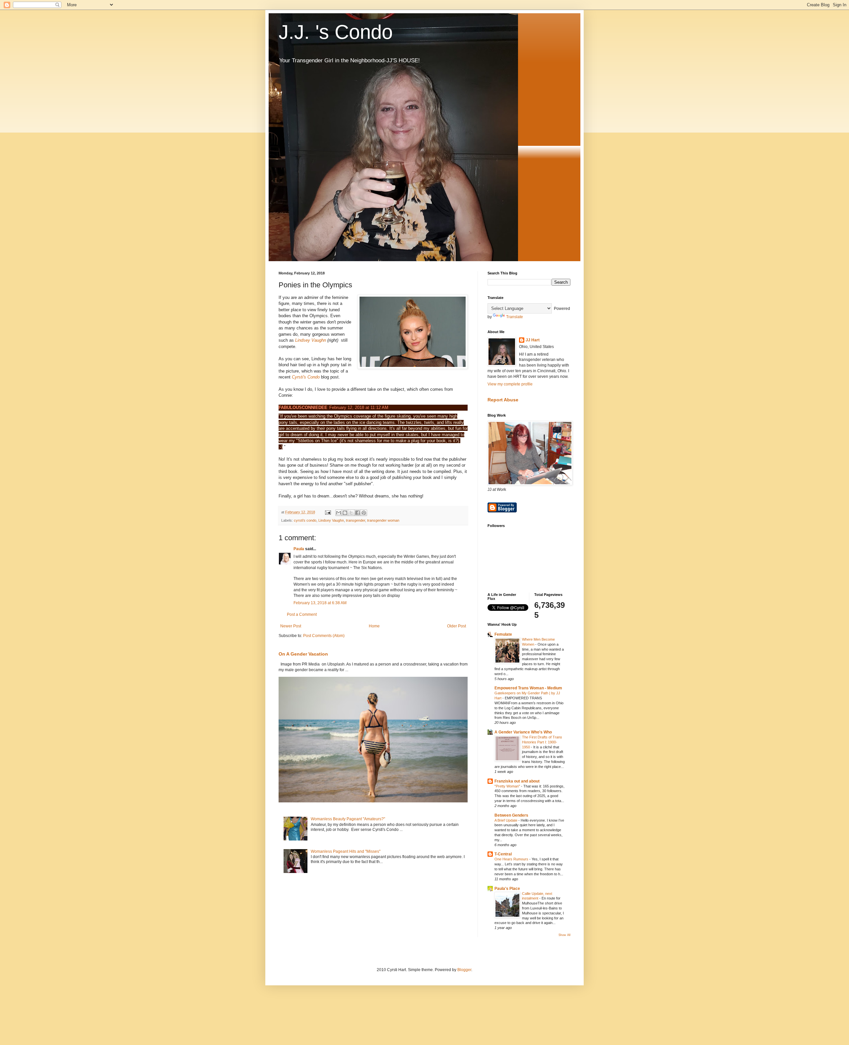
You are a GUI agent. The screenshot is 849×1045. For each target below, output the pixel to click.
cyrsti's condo (305, 520)
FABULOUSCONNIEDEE (303, 407)
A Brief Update (506, 820)
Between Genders (511, 815)
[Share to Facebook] (357, 512)
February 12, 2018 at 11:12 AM (358, 407)
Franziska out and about (517, 781)
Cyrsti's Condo (306, 377)
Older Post (456, 626)
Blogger (464, 969)
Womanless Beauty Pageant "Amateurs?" (348, 819)
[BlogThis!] (345, 512)
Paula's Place (507, 888)
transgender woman (383, 520)
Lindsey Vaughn (311, 340)
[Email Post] (327, 512)
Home (374, 626)
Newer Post (290, 626)
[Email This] (338, 512)
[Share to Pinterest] (363, 512)
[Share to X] (351, 512)
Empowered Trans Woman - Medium (528, 688)
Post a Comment (302, 614)
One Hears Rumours (511, 859)
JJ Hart (533, 340)
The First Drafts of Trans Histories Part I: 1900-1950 (542, 742)
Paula (299, 549)
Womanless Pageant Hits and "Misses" (345, 851)
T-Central (503, 854)
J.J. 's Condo (336, 32)
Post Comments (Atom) (324, 635)
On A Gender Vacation (303, 654)
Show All (564, 935)
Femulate (503, 634)
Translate (514, 317)
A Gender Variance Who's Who (523, 732)
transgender (355, 520)
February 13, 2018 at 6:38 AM (320, 603)
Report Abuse (503, 399)
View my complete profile (510, 384)
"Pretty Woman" (507, 786)
